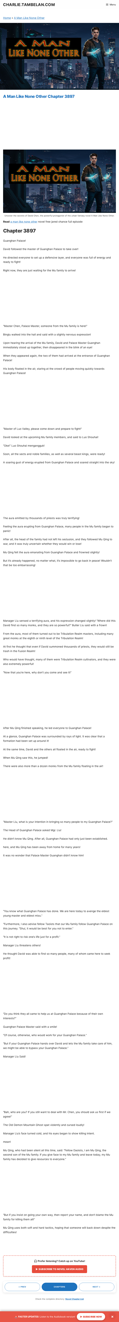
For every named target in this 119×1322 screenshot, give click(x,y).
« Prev (22, 1287)
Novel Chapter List (74, 1299)
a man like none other (23, 221)
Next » (96, 1287)
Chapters (59, 1287)
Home (7, 18)
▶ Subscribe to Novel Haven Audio (59, 1269)
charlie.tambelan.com (29, 4)
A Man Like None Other (29, 18)
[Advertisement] (59, 124)
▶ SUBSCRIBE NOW (91, 1316)
